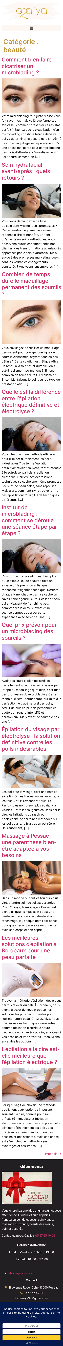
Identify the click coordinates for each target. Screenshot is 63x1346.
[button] (31, 28)
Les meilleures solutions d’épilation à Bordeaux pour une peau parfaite (29, 947)
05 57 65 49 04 (45, 1235)
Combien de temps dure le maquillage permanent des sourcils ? (31, 284)
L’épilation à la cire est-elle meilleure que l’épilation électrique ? (31, 1055)
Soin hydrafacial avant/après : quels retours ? (26, 171)
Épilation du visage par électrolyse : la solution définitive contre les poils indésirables (31, 739)
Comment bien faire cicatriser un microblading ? (27, 66)
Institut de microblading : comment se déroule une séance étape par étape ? (29, 520)
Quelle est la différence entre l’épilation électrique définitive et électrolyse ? (31, 401)
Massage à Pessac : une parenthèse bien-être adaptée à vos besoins (29, 845)
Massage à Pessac (21, 1273)
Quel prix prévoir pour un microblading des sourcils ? (29, 631)
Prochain (53, 1154)
